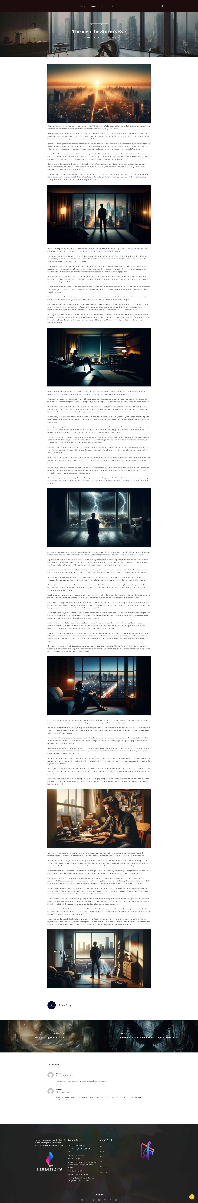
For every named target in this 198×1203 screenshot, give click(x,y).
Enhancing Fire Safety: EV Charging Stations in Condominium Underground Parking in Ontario (82, 1164)
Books (93, 6)
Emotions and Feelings (99, 25)
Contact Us (104, 1172)
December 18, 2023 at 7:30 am (65, 1076)
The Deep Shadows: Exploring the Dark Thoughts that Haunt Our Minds (81, 1179)
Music (102, 1167)
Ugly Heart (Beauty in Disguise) (78, 1174)
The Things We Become (76, 1155)
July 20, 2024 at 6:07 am (63, 1092)
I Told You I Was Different (76, 1145)
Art (113, 6)
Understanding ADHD (75, 1171)
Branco (59, 1090)
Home (82, 6)
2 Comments (112, 37)
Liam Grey (87, 37)
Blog (104, 6)
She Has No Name (74, 1159)
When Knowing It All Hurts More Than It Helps (81, 1150)
